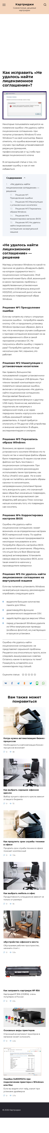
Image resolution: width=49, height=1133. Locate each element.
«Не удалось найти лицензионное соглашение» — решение (22, 187)
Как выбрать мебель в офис (19, 893)
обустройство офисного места (21, 942)
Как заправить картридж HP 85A (22, 990)
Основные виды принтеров (19, 1030)
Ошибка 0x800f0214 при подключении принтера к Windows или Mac (24, 1082)
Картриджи (24, 4)
